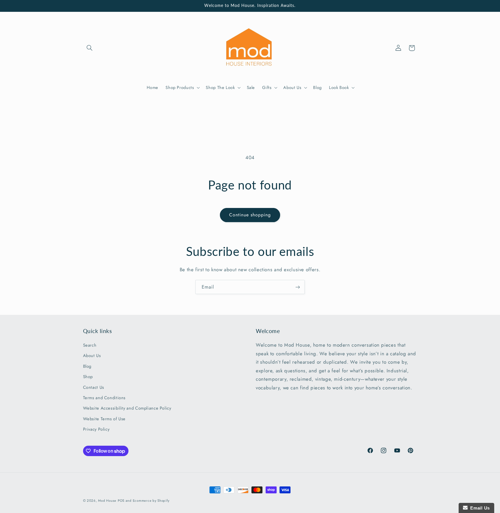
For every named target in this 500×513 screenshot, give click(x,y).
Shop (88, 376)
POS (121, 500)
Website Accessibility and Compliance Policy (127, 408)
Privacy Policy (96, 429)
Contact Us (93, 387)
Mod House (107, 500)
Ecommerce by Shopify (151, 500)
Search (90, 345)
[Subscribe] (297, 287)
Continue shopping (250, 214)
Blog (87, 366)
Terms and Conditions (104, 398)
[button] (89, 48)
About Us (92, 355)
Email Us (479, 507)
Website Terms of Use (104, 419)
